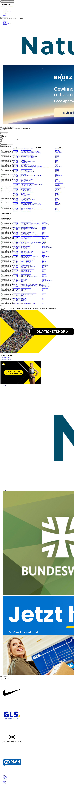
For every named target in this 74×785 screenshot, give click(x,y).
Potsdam (56, 176)
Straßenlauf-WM (24, 186)
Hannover (57, 155)
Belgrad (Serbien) (45, 265)
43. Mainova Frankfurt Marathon (27, 208)
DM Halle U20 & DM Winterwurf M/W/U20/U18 (30, 276)
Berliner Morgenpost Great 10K (26, 202)
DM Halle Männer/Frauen (25, 275)
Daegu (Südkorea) (58, 148)
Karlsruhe (57, 190)
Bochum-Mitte (58, 172)
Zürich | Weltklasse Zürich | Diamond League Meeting (30, 152)
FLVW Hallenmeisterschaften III (27, 272)
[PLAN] (12, 773)
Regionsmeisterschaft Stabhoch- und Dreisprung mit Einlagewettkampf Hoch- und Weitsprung (38, 167)
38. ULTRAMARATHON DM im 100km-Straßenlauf (31, 175)
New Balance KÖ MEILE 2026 (26, 169)
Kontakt (4, 775)
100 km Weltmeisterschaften (26, 188)
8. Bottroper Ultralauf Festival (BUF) (27, 157)
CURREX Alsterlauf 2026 (25, 170)
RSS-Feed (5, 779)
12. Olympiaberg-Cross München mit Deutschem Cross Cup (32, 209)
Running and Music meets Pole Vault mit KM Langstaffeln (31, 285)
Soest (56, 180)
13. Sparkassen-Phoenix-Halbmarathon (28, 199)
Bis (1, 134)
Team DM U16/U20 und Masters (27, 294)
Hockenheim (44, 262)
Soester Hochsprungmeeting (26, 180)
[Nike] (12, 703)
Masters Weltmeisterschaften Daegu (27, 148)
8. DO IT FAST (24, 162)
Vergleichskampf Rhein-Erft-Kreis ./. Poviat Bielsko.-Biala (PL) (32, 184)
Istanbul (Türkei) (45, 288)
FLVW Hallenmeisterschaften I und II (27, 269)
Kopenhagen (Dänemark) (60, 186)
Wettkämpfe (5, 9)
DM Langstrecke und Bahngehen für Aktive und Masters (31, 284)
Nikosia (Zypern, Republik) (47, 280)
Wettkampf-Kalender (6, 23)
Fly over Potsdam (24, 176)
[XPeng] (12, 750)
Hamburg (57, 170)
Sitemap (4, 778)
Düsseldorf (57, 169)
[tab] (2, 146)
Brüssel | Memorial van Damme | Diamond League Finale (31, 166)
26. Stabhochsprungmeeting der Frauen (28, 161)
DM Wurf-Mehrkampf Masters (26, 197)
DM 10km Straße (24, 279)
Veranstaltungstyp (3, 136)
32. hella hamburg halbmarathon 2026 (28, 207)
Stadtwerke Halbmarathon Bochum (27, 172)
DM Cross (22, 263)
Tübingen (57, 189)
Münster (56, 179)
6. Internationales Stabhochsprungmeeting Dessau (30, 151)
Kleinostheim (57, 204)
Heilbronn (57, 156)
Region (1, 138)
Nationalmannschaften (7, 10)
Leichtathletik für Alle (7, 11)
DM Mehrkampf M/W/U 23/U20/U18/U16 (28, 155)
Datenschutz (5, 777)
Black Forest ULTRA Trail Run (26, 185)
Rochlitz (43, 271)
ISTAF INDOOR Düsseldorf (26, 274)
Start (3, 20)
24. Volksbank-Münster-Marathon (27, 179)
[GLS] (12, 726)
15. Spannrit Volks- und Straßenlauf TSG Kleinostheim (31, 204)
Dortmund (57, 162)
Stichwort (2, 126)
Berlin (56, 160)
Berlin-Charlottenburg (59, 183)
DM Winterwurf (24, 299)
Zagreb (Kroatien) (45, 256)
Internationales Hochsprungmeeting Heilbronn (29, 156)
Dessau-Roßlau (58, 151)
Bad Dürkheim (58, 203)
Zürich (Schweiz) (58, 152)
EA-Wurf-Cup (23, 280)
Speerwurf (26, 158)
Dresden (56, 174)
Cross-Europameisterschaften (26, 265)
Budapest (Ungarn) (58, 181)
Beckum (56, 161)
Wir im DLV (5, 14)
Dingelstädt (57, 194)
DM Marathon (23, 281)
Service (4, 15)
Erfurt (43, 267)
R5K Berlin (23, 193)
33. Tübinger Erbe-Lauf (25, 189)
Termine (4, 22)
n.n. (43, 270)
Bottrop (56, 157)
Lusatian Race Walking (25, 205)
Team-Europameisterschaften (26, 288)
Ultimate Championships (25, 181)
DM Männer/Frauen (24, 291)
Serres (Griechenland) (46, 286)
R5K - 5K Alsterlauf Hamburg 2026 (27, 171)
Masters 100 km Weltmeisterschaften (27, 191)
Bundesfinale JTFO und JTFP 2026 (27, 183)
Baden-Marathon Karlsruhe (26, 190)
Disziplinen (2, 142)
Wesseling (57, 184)
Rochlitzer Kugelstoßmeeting (26, 271)
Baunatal (57, 197)
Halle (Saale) (57, 153)
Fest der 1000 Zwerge (25, 195)
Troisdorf (44, 242)
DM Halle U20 (23, 298)
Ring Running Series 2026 (25, 262)
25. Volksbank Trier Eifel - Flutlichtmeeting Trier (29, 165)
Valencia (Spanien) (45, 277)
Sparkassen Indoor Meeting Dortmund (28, 266)
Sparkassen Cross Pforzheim (26, 261)
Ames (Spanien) (58, 188)
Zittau (56, 205)
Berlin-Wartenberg (58, 175)
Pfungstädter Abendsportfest (26, 150)
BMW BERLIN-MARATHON (26, 198)
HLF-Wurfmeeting (24, 153)
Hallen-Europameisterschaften (26, 277)
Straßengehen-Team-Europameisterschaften (28, 286)
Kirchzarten (57, 185)
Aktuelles (4, 8)
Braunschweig (58, 210)
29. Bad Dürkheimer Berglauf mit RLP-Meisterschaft (30, 203)
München (57, 209)
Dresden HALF (23, 174)
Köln (56, 200)
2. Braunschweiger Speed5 (25, 210)
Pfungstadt (57, 150)
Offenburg (57, 158)
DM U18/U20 (23, 289)
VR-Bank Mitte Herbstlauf (25, 194)
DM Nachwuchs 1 (24, 302)
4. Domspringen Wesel (25, 164)
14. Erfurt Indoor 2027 (25, 267)
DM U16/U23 (23, 290)
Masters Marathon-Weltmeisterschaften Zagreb (29, 256)
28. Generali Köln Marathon (26, 200)
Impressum (5, 776)
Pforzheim (44, 261)
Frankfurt (57, 208)
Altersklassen (2, 140)
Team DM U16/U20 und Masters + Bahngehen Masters (31, 242)
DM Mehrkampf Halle (25, 270)
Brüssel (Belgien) (58, 166)
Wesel (56, 164)
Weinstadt (44, 263)
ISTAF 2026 (23, 160)
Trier (56, 165)
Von (1, 131)
